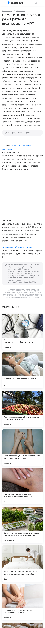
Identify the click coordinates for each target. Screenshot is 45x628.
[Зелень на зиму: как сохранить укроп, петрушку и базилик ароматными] (22, 525)
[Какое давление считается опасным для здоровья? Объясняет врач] (22, 332)
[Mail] (8, 3)
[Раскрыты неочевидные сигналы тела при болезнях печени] (22, 602)
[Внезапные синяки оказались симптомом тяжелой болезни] (22, 486)
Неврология (20, 11)
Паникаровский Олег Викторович (18, 247)
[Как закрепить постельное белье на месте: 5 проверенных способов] (22, 563)
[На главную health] (16, 3)
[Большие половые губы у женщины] (22, 370)
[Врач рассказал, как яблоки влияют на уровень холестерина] (22, 409)
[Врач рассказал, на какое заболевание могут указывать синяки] (22, 447)
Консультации (7, 11)
